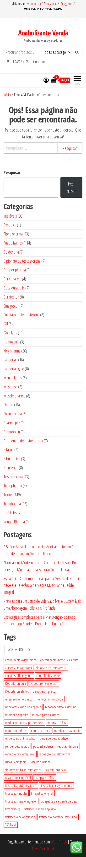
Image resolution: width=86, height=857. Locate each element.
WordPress (59, 842)
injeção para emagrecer (46, 714)
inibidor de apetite (16, 714)
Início (7, 95)
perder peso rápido (17, 746)
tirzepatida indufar (16, 793)
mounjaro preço (40, 730)
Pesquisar (12, 172)
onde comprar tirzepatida (20, 738)
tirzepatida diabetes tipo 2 (20, 785)
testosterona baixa (56, 769)
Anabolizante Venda (43, 32)
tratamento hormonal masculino (58, 816)
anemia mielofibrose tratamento (59, 659)
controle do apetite (48, 675)
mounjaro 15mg (57, 722)
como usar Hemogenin (18, 675)
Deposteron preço (44, 691)
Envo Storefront (43, 849)
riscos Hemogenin (16, 761)
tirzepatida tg (12, 809)
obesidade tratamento (67, 730)
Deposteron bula (15, 683)
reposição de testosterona (54, 754)
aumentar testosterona (18, 667)
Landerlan (36, 3)
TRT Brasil (10, 824)
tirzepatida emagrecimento (56, 785)
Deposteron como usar (43, 683)
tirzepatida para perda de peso (59, 801)
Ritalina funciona (40, 761)
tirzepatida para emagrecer (21, 801)
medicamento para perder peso (24, 722)
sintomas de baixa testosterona (23, 769)
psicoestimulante (43, 746)
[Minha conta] (46, 79)
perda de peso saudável (54, 738)
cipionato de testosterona (51, 667)
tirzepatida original (42, 793)
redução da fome (67, 746)
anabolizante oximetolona (20, 659)
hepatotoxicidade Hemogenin (23, 707)
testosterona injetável (18, 777)
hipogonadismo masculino (60, 707)
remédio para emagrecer (20, 754)
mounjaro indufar (15, 730)
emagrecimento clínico (18, 699)
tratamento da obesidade (20, 816)
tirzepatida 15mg (44, 777)
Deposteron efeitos (17, 691)
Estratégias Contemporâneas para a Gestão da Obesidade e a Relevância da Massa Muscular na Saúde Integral (42, 585)
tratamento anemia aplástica (40, 809)
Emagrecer (67, 3)
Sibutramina (50, 3)
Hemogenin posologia (50, 699)
